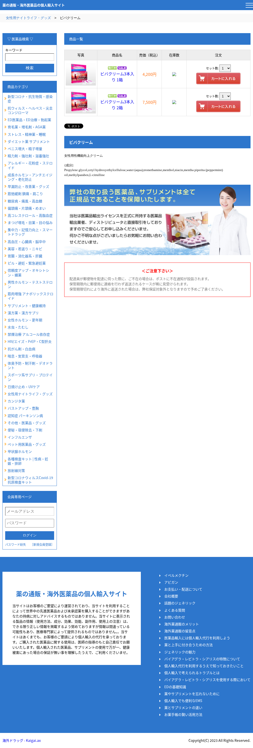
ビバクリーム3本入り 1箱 (117, 77)
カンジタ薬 (16, 400)
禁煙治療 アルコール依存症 (29, 334)
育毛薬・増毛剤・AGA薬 (27, 126)
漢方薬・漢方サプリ (23, 312)
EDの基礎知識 (175, 686)
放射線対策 (16, 470)
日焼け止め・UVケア (24, 386)
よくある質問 (174, 610)
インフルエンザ (20, 437)
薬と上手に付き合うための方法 (188, 644)
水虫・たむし (18, 327)
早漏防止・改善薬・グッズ (28, 186)
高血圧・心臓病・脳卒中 (27, 241)
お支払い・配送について (183, 589)
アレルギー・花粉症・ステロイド (30, 165)
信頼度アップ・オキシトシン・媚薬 (28, 272)
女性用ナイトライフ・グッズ (28, 18)
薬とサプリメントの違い (183, 707)
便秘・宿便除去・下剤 (25, 429)
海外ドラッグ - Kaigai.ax (21, 740)
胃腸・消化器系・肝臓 (25, 255)
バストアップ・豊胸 (23, 408)
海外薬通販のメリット (181, 624)
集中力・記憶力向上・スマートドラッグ (30, 232)
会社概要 (171, 596)
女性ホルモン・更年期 (25, 319)
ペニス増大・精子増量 (25, 148)
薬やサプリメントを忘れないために (192, 693)
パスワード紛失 (15, 544)
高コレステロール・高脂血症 (30, 215)
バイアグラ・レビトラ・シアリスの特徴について (202, 659)
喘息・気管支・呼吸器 (25, 355)
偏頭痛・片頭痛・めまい (27, 208)
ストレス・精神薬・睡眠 (27, 134)
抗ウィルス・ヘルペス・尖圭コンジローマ (30, 110)
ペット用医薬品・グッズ (27, 444)
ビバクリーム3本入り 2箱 (117, 104)
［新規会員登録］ (42, 544)
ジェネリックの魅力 (179, 652)
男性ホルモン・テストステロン (30, 284)
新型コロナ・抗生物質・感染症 (30, 98)
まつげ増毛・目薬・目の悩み (30, 222)
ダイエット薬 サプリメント (29, 141)
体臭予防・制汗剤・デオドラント (30, 365)
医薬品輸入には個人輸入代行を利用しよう (197, 638)
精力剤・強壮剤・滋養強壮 (28, 155)
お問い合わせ (174, 617)
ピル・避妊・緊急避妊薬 (27, 263)
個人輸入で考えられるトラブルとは (192, 672)
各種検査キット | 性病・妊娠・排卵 (28, 461)
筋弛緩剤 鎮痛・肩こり (25, 193)
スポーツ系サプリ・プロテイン (30, 377)
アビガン (171, 582)
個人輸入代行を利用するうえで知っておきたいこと (204, 665)
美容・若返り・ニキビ (25, 248)
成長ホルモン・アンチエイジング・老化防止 (30, 177)
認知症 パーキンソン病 (25, 415)
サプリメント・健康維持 (27, 305)
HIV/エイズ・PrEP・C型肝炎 (30, 341)
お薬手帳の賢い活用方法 (183, 714)
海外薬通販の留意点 (179, 631)
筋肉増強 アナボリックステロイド (30, 296)
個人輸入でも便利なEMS (183, 700)
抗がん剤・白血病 (21, 348)
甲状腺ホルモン (20, 451)
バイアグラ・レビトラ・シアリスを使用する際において (207, 679)
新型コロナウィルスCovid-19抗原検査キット (30, 479)
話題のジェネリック (179, 603)
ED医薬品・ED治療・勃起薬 (29, 119)
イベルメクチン (176, 575)
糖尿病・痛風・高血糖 (25, 200)
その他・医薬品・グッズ (27, 422)
